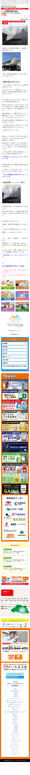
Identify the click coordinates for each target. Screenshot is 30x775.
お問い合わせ (15, 732)
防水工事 (5, 350)
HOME (15, 689)
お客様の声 (15, 717)
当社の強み (6, 359)
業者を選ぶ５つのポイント (15, 704)
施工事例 (15, 715)
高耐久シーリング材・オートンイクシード (16, 700)
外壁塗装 (16, 21)
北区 (11, 21)
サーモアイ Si (15, 742)
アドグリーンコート (15, 752)
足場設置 (5, 23)
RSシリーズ (15, 750)
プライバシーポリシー (16, 734)
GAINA (15, 753)
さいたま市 (5, 21)
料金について (15, 708)
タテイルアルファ (15, 744)
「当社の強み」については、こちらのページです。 (15, 255)
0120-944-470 (11, 11)
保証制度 (5, 363)
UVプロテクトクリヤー (15, 746)
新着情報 (16, 729)
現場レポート (16, 719)
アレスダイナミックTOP (15, 740)
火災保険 (16, 725)
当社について (15, 723)
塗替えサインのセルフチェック (15, 706)
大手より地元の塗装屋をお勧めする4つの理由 (15, 366)
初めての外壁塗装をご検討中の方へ (15, 702)
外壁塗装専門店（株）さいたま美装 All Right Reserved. (15, 760)
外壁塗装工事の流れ (15, 691)
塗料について (6, 356)
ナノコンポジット (15, 748)
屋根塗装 (22, 21)
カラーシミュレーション (15, 698)
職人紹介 (16, 731)
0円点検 (5, 353)
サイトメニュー (15, 736)
